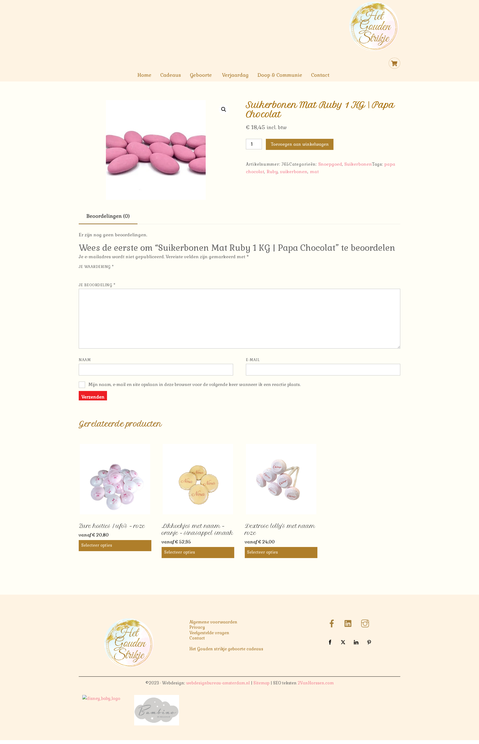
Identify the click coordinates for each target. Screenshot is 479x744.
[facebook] (332, 623)
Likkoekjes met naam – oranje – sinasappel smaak (197, 529)
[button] (224, 109)
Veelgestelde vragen (209, 632)
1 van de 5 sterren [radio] (82, 274)
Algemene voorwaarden (213, 622)
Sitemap (261, 683)
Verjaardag (235, 75)
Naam (85, 359)
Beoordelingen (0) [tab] (108, 216)
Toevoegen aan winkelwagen (300, 144)
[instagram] (366, 623)
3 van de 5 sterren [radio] (97, 274)
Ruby (272, 172)
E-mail (252, 359)
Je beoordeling (97, 285)
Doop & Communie (280, 75)
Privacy (197, 627)
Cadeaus (170, 75)
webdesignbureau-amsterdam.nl (218, 683)
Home (144, 75)
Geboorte (201, 75)
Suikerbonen (358, 164)
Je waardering (96, 266)
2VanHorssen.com (316, 683)
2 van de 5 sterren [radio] (89, 274)
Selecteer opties (96, 545)
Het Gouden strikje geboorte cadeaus (226, 648)
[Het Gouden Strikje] (374, 50)
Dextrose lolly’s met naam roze (280, 529)
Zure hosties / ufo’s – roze (112, 526)
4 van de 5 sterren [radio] (105, 274)
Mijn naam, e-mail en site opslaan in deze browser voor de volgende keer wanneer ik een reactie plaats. (194, 384)
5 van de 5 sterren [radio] (113, 274)
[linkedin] (349, 623)
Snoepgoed (330, 164)
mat (314, 172)
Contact (320, 75)
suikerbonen (293, 172)
